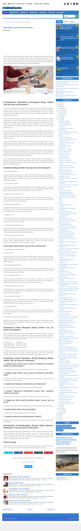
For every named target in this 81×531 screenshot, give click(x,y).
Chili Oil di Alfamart (63, 157)
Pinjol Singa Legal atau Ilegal (66, 128)
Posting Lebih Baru (7, 509)
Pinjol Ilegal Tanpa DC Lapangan (67, 233)
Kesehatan (43, 12)
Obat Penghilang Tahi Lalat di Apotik (68, 299)
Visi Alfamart (62, 206)
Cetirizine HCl (62, 295)
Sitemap (47, 3)
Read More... (44, 479)
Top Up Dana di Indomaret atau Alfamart (69, 248)
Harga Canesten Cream (65, 151)
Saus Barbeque (62, 329)
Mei (60, 405)
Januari (61, 412)
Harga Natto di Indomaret (65, 124)
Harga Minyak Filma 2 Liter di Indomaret (69, 364)
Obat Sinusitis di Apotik (64, 123)
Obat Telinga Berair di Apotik (66, 397)
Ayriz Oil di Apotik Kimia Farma (66, 318)
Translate (67, 479)
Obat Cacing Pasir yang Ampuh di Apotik (69, 338)
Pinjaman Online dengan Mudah (67, 347)
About (5, 3)
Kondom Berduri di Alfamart (65, 390)
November (61, 110)
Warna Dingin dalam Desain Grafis (67, 327)
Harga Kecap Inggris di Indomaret (19, 477)
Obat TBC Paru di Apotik (65, 190)
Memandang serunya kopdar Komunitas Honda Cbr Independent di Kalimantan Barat (66, 441)
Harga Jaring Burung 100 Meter (67, 403)
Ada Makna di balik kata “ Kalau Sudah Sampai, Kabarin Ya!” (69, 38)
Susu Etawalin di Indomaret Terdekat (68, 354)
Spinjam (61, 188)
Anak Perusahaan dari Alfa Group (67, 356)
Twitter (9, 452)
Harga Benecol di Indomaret (66, 320)
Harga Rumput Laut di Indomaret (19, 489)
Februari (61, 410)
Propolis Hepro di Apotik (65, 155)
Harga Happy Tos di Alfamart (66, 218)
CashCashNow (62, 130)
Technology (61, 12)
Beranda (29, 509)
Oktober (61, 112)
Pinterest (50, 452)
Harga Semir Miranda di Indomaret (67, 370)
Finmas (60, 201)
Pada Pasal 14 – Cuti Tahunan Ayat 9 (68, 286)
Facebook (19, 452)
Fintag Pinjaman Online (64, 315)
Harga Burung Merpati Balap (66, 368)
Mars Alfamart (62, 148)
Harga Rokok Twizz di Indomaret (67, 197)
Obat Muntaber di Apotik (65, 399)
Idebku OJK (64, 68)
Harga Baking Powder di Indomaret (67, 274)
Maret (60, 408)
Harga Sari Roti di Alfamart (65, 331)
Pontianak (76, 518)
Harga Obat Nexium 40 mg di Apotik (68, 195)
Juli (60, 117)
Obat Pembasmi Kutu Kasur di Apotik (68, 316)
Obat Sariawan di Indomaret (66, 211)
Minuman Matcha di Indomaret (66, 395)
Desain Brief (62, 126)
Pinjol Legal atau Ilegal (64, 186)
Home (5, 12)
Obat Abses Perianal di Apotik (66, 336)
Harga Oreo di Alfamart (16, 483)
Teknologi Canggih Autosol (65, 224)
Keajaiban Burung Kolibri (65, 146)
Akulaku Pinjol (62, 345)
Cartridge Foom (63, 262)
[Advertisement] (28, 43)
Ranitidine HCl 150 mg (64, 153)
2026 (59, 103)
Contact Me (12, 3)
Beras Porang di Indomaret (65, 149)
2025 (59, 104)
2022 (59, 415)
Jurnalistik (25, 12)
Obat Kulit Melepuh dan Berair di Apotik (68, 366)
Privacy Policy (20, 3)
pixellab (60, 135)
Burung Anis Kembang (64, 401)
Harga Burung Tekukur (64, 133)
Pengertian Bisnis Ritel (64, 339)
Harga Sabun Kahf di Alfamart (66, 236)
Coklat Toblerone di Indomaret (66, 226)
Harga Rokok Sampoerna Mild (69, 47)
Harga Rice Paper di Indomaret (18, 495)
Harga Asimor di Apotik (64, 363)
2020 (59, 419)
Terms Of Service (39, 3)
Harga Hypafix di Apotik (64, 222)
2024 (59, 106)
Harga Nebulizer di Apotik (65, 231)
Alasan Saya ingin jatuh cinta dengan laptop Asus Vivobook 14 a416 (69, 27)
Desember (61, 108)
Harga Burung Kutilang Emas (66, 325)
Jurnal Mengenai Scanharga (66, 204)
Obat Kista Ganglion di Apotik (66, 171)
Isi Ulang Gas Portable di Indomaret (67, 252)
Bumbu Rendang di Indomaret (66, 341)
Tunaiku (61, 202)
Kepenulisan (34, 12)
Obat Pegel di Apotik (64, 271)
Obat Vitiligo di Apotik (64, 176)
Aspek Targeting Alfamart (65, 297)
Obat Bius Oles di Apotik (65, 250)
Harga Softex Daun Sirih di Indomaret (68, 281)
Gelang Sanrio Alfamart (64, 158)
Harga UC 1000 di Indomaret (66, 234)
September (62, 113)
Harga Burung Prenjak (64, 361)
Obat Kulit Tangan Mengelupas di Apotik (69, 288)
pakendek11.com (13, 518)
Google (29, 452)
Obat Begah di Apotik (64, 121)
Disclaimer (29, 3)
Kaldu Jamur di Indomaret (65, 273)
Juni (60, 119)
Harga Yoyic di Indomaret (65, 343)
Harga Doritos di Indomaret (65, 311)
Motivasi (52, 12)
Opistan (60, 199)
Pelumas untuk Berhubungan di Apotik (68, 132)
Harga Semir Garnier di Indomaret (67, 220)
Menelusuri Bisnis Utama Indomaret (67, 293)
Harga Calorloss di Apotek (65, 137)
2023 (59, 414)
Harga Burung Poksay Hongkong (67, 167)
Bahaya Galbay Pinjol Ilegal (65, 165)
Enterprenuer (14, 12)
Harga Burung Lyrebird (64, 169)
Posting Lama (51, 509)
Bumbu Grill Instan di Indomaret (67, 254)
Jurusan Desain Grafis (64, 313)
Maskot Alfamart (63, 217)
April (60, 406)
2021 (59, 417)
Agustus (61, 115)
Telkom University (63, 276)
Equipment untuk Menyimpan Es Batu (68, 349)
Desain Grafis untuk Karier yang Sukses (69, 185)
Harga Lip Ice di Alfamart (65, 160)
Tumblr (39, 452)
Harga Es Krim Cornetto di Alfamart (20, 501)
